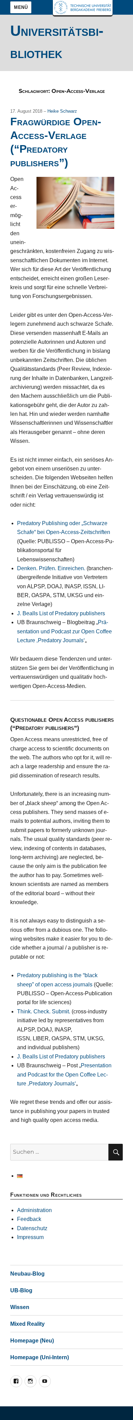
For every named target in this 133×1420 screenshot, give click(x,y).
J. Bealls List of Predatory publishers (61, 613)
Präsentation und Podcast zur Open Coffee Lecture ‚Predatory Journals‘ (64, 631)
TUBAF (83, 7)
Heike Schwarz (62, 111)
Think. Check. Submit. (43, 1011)
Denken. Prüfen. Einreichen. (51, 568)
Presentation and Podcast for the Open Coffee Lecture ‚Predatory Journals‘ (64, 1074)
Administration (34, 1210)
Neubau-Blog (27, 1274)
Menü (21, 7)
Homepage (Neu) (32, 1341)
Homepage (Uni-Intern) (39, 1357)
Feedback (29, 1219)
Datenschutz (32, 1228)
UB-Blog (21, 1290)
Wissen (19, 1307)
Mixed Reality (27, 1324)
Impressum (30, 1237)
